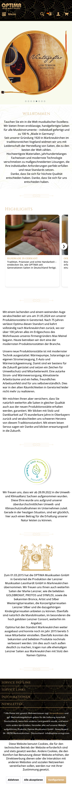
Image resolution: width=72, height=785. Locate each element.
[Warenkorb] (66, 14)
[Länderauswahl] (50, 14)
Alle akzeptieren (33, 779)
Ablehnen (13, 779)
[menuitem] (9, 14)
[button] (25, 101)
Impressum (56, 739)
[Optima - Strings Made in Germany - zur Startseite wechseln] (11, 6)
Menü (12, 14)
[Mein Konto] (58, 14)
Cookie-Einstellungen (20, 739)
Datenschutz (40, 739)
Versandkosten (56, 713)
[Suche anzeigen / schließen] (42, 14)
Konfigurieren (56, 779)
